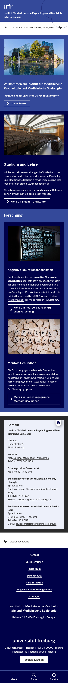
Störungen (34, 596)
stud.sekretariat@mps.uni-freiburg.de (36, 523)
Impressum (34, 568)
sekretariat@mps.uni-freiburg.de (31, 457)
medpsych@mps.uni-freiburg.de (33, 499)
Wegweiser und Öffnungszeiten (34, 589)
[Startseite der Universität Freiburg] (8, 6)
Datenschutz (34, 575)
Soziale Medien (34, 660)
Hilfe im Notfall (34, 582)
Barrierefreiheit (34, 561)
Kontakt (34, 554)
